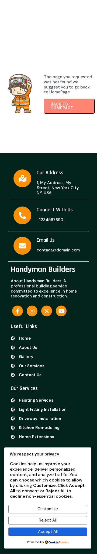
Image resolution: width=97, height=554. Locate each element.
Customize (47, 509)
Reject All (48, 520)
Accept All (48, 531)
